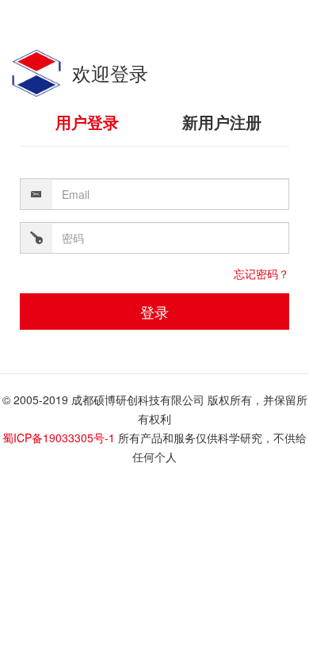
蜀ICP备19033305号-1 (58, 437)
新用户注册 (221, 121)
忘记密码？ (261, 273)
